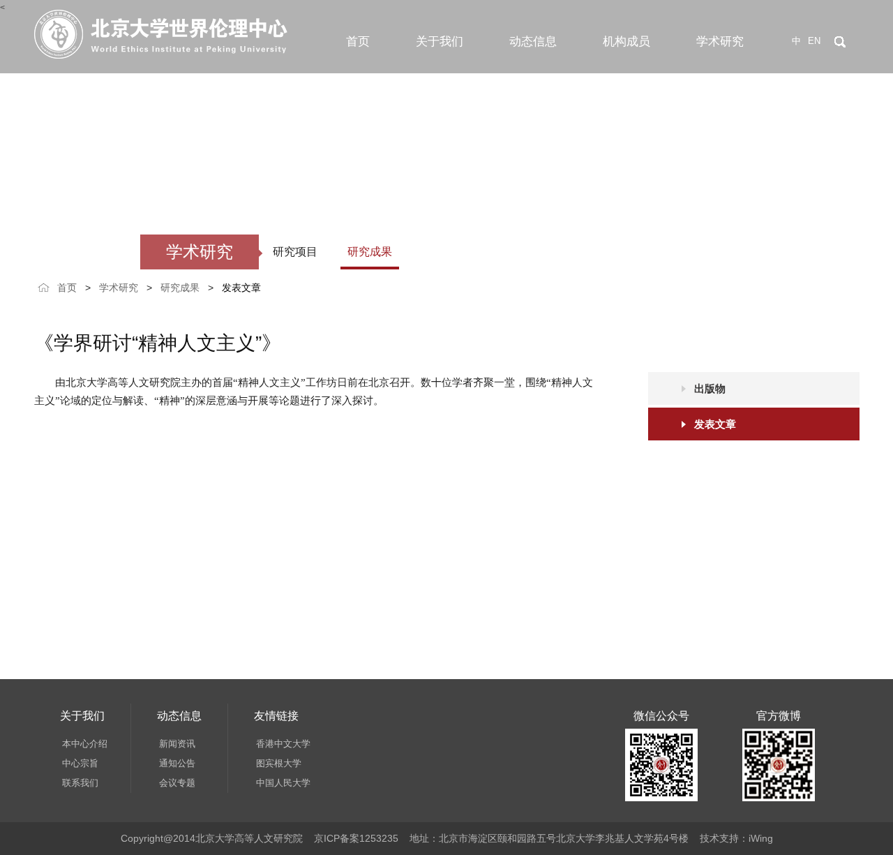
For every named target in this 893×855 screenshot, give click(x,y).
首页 (358, 41)
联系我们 (80, 783)
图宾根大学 (278, 763)
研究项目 (295, 252)
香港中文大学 (283, 743)
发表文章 (241, 287)
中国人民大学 (283, 783)
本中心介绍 (84, 743)
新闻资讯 (177, 743)
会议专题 (177, 783)
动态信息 (533, 41)
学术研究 (720, 41)
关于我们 (439, 41)
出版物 (710, 388)
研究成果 (369, 252)
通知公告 (177, 763)
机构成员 (626, 41)
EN (814, 41)
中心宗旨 (80, 763)
